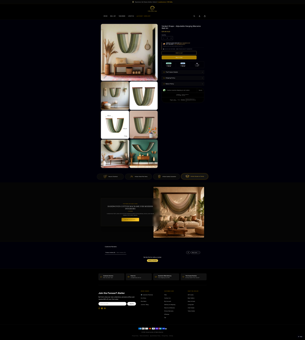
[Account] (199, 16)
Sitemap (171, 335)
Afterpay (166, 314)
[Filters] (188, 252)
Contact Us (167, 298)
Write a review (152, 260)
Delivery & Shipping (169, 304)
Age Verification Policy (155, 335)
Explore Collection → (130, 219)
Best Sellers (191, 298)
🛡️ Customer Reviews (147, 294)
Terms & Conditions (144, 335)
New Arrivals (191, 301)
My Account (167, 301)
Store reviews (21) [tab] (121, 252)
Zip (165, 317)
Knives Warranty (168, 311)
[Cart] (205, 16)
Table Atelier (191, 311)
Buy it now (179, 57)
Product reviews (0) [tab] (110, 252)
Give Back (143, 301)
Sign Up (132, 303)
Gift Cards (190, 294)
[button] (183, 72)
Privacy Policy (135, 335)
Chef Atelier (191, 307)
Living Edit (191, 304)
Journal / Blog (145, 304)
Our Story (143, 298)
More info (200, 90)
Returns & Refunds (169, 307)
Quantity (164, 35)
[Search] (194, 16)
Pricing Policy (165, 335)
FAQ (165, 294)
